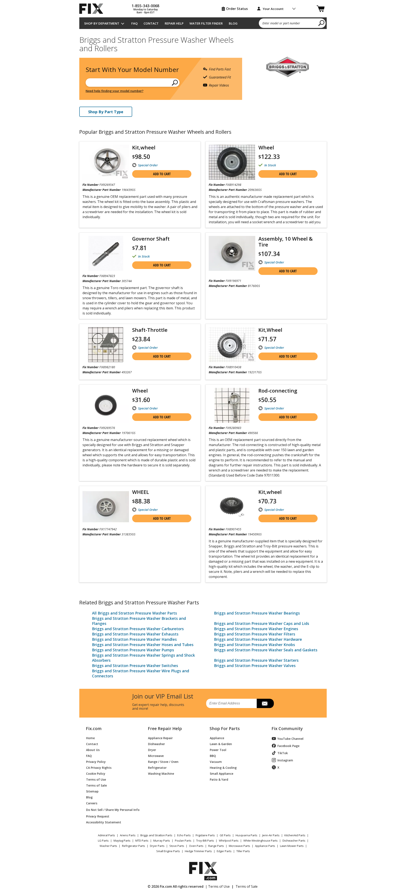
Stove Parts (176, 846)
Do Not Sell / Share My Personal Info (111, 810)
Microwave (156, 756)
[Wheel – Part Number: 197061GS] (105, 405)
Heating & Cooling (223, 767)
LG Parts (103, 840)
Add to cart (162, 174)
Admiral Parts (106, 835)
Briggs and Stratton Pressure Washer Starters (256, 660)
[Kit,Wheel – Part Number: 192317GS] (232, 344)
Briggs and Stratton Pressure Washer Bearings (257, 613)
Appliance (217, 738)
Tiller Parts (243, 851)
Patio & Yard (219, 779)
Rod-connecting (277, 390)
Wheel (266, 147)
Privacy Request (97, 816)
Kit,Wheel (270, 329)
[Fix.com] (93, 8)
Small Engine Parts (168, 851)
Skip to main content (203, 4)
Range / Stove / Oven (163, 761)
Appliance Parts (265, 846)
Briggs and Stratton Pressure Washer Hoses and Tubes (142, 644)
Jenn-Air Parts (271, 835)
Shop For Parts (225, 728)
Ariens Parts (128, 835)
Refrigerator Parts (133, 846)
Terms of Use (96, 779)
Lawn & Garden (221, 744)
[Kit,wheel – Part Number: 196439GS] (105, 162)
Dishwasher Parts (294, 840)
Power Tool (218, 750)
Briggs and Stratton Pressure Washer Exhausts (135, 634)
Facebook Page (288, 746)
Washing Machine (161, 773)
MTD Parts (141, 840)
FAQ (134, 23)
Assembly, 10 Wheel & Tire (285, 241)
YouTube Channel (290, 739)
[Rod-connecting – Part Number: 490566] (232, 405)
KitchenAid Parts (294, 835)
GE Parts (225, 835)
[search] (321, 23)
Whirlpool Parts (229, 840)
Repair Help (174, 23)
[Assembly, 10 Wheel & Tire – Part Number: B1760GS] (232, 253)
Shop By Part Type (105, 111)
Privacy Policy (96, 761)
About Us (93, 750)
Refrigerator (157, 767)
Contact (151, 23)
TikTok (282, 753)
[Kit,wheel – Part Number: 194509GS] (232, 506)
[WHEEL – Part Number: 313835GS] (105, 506)
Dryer (152, 750)
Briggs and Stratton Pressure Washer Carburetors (138, 628)
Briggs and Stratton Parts (156, 835)
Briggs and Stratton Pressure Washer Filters (254, 634)
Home (90, 738)
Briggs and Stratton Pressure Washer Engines (256, 628)
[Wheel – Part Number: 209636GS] (232, 162)
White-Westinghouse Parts (260, 840)
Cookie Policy (95, 773)
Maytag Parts (122, 840)
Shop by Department (101, 23)
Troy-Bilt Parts (205, 840)
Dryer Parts (157, 846)
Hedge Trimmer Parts (198, 851)
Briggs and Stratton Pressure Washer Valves (255, 665)
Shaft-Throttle (149, 329)
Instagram (285, 760)
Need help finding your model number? (114, 91)
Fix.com (94, 728)
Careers (91, 803)
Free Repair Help (165, 728)
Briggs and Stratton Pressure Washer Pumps (133, 649)
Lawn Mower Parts (292, 846)
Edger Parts (224, 851)
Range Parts (216, 846)
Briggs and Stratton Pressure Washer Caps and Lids (261, 623)
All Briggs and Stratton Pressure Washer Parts (134, 613)
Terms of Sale (96, 785)
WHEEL (140, 491)
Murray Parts (161, 840)
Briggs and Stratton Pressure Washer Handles (134, 639)
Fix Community (287, 728)
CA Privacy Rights (98, 767)
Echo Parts (184, 835)
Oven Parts (196, 846)
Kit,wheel (143, 147)
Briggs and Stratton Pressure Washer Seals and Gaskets (265, 649)
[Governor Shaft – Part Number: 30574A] (105, 253)
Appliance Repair (160, 738)
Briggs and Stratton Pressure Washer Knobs (254, 644)
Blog (233, 23)
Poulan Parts (183, 840)
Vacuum (216, 761)
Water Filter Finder (206, 23)
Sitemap (92, 791)
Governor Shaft (151, 238)
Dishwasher (156, 744)
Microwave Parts (239, 846)
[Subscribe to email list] (265, 703)
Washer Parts (108, 846)
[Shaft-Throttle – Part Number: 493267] (105, 344)
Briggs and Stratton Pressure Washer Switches (135, 665)
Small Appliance (221, 773)
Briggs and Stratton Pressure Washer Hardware (258, 639)
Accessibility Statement (103, 822)
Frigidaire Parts (205, 835)
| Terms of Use (217, 886)
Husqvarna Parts (246, 835)
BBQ (213, 756)
